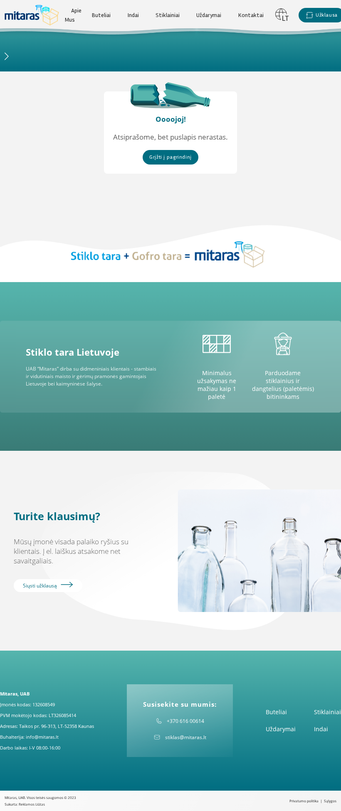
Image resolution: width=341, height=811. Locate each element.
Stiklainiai (168, 15)
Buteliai (101, 15)
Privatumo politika (304, 801)
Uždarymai (208, 15)
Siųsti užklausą (40, 585)
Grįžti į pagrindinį (170, 157)
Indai (133, 15)
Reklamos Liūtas (32, 804)
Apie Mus (73, 15)
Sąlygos (330, 801)
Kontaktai (251, 15)
